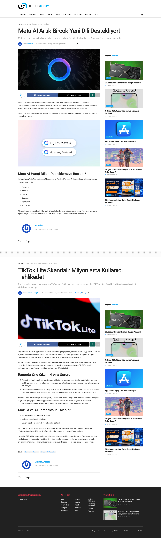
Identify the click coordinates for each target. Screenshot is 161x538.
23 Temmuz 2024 (41, 44)
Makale (88, 15)
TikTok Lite (51, 452)
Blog (58, 15)
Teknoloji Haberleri (60, 44)
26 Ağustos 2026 (111, 86)
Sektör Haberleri (91, 500)
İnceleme (78, 15)
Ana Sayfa (21, 24)
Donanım (64, 502)
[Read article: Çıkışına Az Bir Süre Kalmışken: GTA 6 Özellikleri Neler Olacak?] (124, 157)
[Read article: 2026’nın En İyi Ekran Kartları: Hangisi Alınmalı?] (124, 70)
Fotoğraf (67, 15)
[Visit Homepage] (33, 6)
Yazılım (109, 106)
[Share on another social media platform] (97, 95)
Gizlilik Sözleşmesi (130, 531)
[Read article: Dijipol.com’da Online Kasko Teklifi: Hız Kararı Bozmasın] (124, 187)
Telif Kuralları (118, 531)
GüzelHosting (22, 499)
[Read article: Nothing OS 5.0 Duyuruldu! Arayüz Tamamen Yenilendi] (124, 98)
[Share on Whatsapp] (92, 95)
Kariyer (94, 531)
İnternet (33, 15)
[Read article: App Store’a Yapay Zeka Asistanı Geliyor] (124, 129)
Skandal (28, 452)
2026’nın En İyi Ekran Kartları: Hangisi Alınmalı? (123, 83)
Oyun (50, 15)
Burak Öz (30, 44)
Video (97, 15)
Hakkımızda (108, 531)
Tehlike (35, 452)
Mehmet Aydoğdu (32, 293)
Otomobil (78, 508)
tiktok (43, 452)
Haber (22, 15)
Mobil (42, 15)
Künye (100, 531)
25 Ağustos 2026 (111, 116)
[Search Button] (142, 14)
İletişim (140, 531)
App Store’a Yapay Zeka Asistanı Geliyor (120, 141)
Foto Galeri (65, 505)
